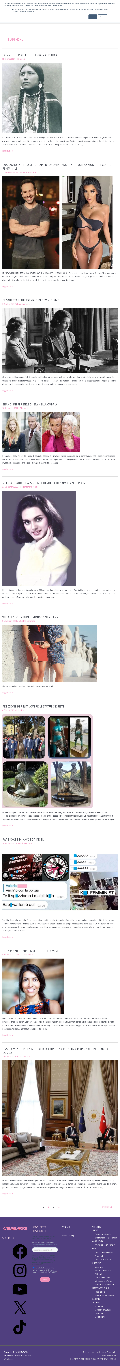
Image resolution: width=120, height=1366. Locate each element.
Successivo (108, 1207)
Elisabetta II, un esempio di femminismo (31, 300)
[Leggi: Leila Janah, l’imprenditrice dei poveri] (33, 986)
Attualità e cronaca (28, 172)
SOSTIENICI (96, 1302)
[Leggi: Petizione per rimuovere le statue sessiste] (47, 761)
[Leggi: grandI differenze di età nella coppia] (41, 432)
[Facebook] (20, 1260)
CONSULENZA (97, 1241)
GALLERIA (96, 1299)
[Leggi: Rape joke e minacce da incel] (60, 881)
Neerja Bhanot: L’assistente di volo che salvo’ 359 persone (44, 483)
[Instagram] (20, 1279)
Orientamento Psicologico (106, 1238)
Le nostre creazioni (103, 1310)
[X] (20, 1316)
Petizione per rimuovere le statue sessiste (33, 706)
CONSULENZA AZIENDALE (105, 1245)
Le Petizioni (100, 1317)
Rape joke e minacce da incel (23, 839)
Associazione (88, 1352)
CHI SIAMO (96, 1227)
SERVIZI (95, 1230)
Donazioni (99, 1306)
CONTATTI (66, 1227)
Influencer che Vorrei (103, 1281)
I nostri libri (100, 1292)
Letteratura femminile (104, 1284)
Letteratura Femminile (104, 1295)
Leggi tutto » (7, 150)
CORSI (94, 1249)
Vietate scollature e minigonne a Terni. (31, 617)
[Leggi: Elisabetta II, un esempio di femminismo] (60, 340)
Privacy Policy (68, 1235)
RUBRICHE (96, 1263)
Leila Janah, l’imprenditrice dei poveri (30, 951)
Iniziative (20, 710)
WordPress (8, 1359)
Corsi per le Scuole (103, 1260)
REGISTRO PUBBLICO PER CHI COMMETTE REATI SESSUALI (93, 1359)
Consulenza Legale (103, 1234)
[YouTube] (20, 1297)
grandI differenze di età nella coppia (29, 404)
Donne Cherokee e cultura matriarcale (31, 55)
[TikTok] (20, 1335)
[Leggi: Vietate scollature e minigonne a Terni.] (49, 653)
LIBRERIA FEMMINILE (100, 1288)
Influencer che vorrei (29, 487)
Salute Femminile (102, 1278)
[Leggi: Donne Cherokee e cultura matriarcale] (32, 98)
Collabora (99, 1313)
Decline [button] (102, 17)
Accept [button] (92, 17)
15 (59, 1207)
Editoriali (21, 59)
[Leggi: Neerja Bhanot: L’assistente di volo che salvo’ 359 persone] (39, 538)
